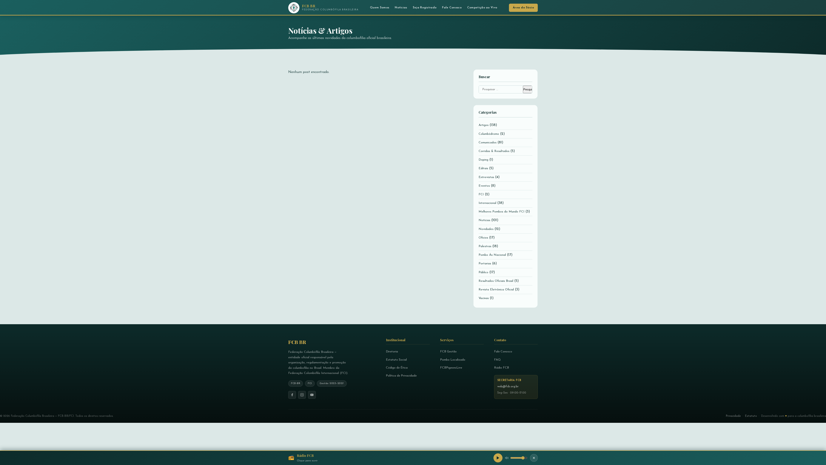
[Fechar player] (534, 458)
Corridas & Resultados (494, 151)
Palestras (485, 246)
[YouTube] (312, 395)
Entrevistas (486, 177)
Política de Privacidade (401, 375)
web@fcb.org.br (508, 386)
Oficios (483, 237)
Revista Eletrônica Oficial (496, 289)
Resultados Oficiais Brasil (496, 281)
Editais (483, 168)
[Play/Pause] (497, 457)
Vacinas (484, 298)
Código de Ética (397, 367)
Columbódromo (489, 134)
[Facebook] (292, 395)
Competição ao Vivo (482, 7)
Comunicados (487, 142)
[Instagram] (302, 395)
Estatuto (751, 416)
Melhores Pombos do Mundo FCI (501, 211)
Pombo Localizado (452, 359)
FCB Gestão (448, 351)
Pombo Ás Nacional (492, 255)
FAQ (497, 359)
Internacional (487, 203)
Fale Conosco (452, 7)
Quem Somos (379, 7)
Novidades (486, 229)
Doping (483, 159)
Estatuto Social (396, 359)
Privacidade (733, 416)
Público (483, 272)
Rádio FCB (501, 367)
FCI (481, 194)
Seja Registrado (425, 7)
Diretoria (392, 351)
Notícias (401, 7)
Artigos (484, 125)
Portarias (485, 263)
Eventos (484, 186)
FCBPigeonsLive (451, 367)
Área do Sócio (523, 7)
